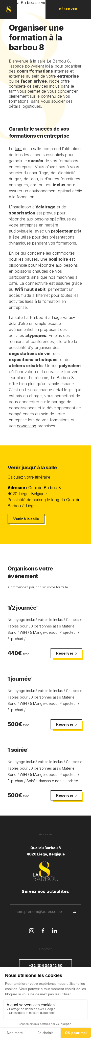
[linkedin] (54, 931)
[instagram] (31, 931)
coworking (26, 425)
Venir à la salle (26, 519)
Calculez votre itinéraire (29, 477)
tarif (18, 148)
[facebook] (43, 931)
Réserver (68, 9)
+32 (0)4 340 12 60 (45, 965)
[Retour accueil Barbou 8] (8, 9)
